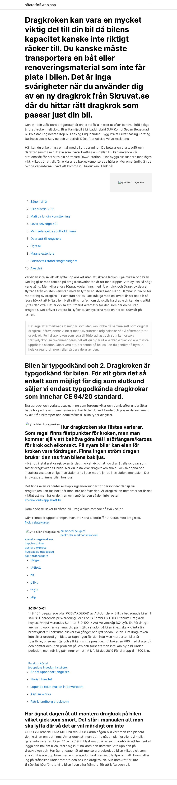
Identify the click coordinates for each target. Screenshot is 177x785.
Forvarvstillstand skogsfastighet (53, 261)
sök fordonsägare (36, 556)
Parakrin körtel (38, 663)
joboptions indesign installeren (48, 667)
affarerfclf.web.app (40, 5)
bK (32, 575)
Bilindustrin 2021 (42, 209)
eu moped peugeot (72, 531)
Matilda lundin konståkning (50, 216)
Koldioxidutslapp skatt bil (43, 500)
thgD (34, 590)
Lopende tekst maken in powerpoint (56, 687)
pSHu (34, 582)
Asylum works (40, 694)
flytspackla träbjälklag (39, 551)
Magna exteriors (42, 253)
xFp (33, 597)
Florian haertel (41, 679)
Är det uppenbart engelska (49, 672)
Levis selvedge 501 (44, 224)
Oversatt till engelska (45, 238)
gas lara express (35, 547)
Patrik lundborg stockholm (49, 701)
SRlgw (35, 560)
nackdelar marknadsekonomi (79, 535)
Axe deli (36, 268)
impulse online (34, 543)
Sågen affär (39, 201)
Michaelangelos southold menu (53, 231)
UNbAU (35, 567)
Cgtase (35, 246)
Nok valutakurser (37, 522)
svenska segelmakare (39, 539)
